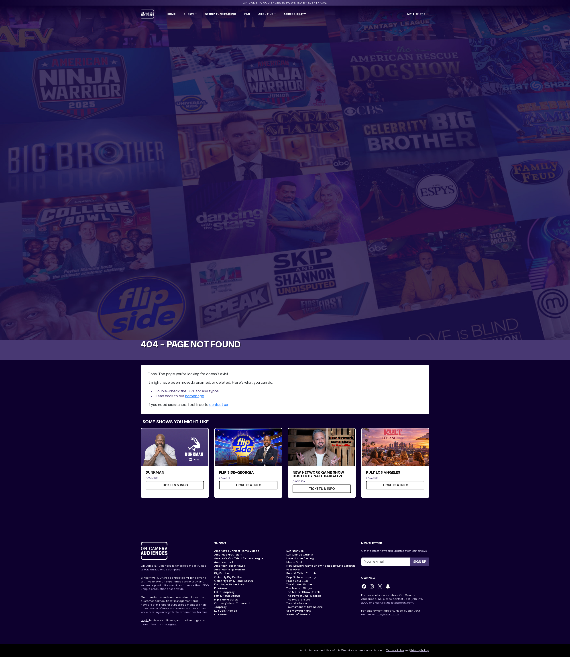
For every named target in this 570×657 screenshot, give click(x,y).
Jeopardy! (220, 607)
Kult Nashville (295, 551)
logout (172, 624)
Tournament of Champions (304, 607)
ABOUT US (266, 14)
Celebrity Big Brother (228, 577)
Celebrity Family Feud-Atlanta (233, 581)
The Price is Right (298, 599)
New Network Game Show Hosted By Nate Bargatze (321, 566)
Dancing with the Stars (229, 584)
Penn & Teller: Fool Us (301, 573)
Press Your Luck (297, 581)
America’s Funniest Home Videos (236, 551)
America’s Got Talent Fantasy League (238, 558)
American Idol (223, 562)
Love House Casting (300, 558)
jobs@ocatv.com (387, 614)
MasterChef (294, 562)
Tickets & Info (175, 485)
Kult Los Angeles (225, 611)
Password (293, 569)
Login (145, 620)
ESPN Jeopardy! (224, 592)
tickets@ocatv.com (400, 603)
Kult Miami (220, 614)
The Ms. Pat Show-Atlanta (303, 592)
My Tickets (416, 14)
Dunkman (220, 588)
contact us (218, 405)
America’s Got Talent (228, 555)
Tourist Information (299, 603)
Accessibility (295, 14)
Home (171, 14)
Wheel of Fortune (298, 614)
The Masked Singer (299, 588)
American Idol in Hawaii (229, 566)
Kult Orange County (299, 555)
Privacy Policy (419, 650)
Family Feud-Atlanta (227, 596)
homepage (194, 396)
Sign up (419, 562)
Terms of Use (395, 650)
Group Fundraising (220, 14)
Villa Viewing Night (298, 611)
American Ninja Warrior (229, 569)
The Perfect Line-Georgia (303, 596)
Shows (189, 14)
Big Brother (222, 573)
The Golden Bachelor (301, 584)
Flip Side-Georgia (226, 599)
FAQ (247, 14)
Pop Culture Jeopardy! (301, 577)
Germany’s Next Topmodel (232, 603)
